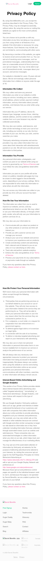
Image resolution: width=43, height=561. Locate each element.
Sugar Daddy (8, 517)
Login (30, 3)
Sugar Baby (7, 522)
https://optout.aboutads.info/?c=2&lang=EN (19, 459)
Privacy (21, 557)
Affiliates (25, 531)
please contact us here (16, 267)
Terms (15, 557)
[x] (11, 557)
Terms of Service (29, 164)
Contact (25, 526)
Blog (4, 531)
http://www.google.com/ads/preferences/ (18, 467)
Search (5, 526)
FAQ (24, 522)
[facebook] (7, 557)
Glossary (25, 517)
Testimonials (27, 512)
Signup (37, 3)
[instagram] (3, 557)
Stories (25, 508)
